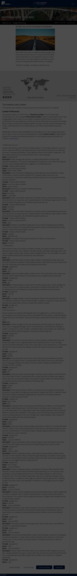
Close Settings (29, 567)
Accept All (59, 567)
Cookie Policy (13, 139)
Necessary (10, 145)
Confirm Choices (44, 567)
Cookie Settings (14, 567)
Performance (8, 246)
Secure (9, 310)
